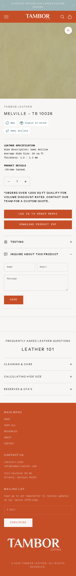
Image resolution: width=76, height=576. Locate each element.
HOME (7, 419)
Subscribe (18, 522)
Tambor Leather (18, 106)
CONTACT (9, 443)
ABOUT (7, 437)
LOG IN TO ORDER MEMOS (37, 214)
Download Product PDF (38, 224)
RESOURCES (10, 431)
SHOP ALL (10, 425)
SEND (13, 299)
